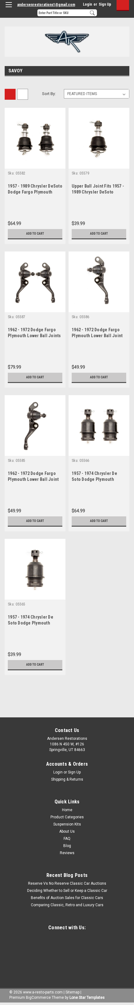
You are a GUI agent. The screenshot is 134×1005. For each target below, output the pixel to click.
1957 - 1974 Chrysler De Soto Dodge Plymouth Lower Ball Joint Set (94, 479)
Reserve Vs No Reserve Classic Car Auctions (67, 883)
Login (87, 4)
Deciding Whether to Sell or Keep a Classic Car (67, 890)
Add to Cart (35, 233)
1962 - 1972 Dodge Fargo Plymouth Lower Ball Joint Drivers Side (97, 335)
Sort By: (49, 93)
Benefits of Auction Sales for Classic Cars (67, 898)
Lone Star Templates (87, 997)
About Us (67, 831)
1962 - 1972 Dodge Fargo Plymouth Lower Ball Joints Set (34, 335)
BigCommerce (38, 997)
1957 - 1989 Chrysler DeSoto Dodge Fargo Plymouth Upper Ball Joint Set (35, 192)
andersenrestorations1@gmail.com (46, 4)
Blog (67, 846)
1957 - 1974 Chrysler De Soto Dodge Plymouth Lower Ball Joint (30, 623)
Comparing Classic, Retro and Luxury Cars (67, 905)
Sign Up (105, 4)
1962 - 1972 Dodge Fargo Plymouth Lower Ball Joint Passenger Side (33, 479)
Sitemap (72, 992)
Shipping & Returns (67, 779)
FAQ (67, 838)
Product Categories (67, 817)
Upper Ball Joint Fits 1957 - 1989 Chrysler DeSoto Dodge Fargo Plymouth (98, 192)
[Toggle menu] (8, 8)
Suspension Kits (67, 824)
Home (67, 810)
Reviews (67, 853)
